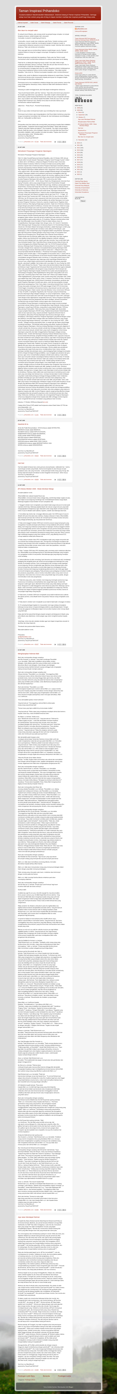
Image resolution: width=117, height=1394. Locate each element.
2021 (78, 169)
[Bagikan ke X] (62, 142)
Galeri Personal (68, 22)
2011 (78, 145)
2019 (78, 164)
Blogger (71, 1387)
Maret (80, 112)
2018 (78, 162)
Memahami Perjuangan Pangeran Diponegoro (34, 151)
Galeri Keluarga (45, 22)
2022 (78, 172)
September (81, 114)
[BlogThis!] (60, 142)
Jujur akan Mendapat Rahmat (28, 1217)
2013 (78, 150)
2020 (78, 167)
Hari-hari (21, 463)
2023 (78, 174)
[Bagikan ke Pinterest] (65, 142)
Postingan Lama (64, 1376)
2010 (78, 143)
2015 (78, 155)
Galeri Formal (57, 22)
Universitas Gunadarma (82, 192)
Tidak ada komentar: (46, 141)
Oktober (80, 117)
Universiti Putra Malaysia (82, 185)
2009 (78, 110)
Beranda (46, 1376)
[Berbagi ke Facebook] (63, 142)
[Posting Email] (55, 141)
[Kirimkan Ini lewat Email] (58, 142)
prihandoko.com (82, 29)
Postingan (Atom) (30, 1379)
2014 (78, 152)
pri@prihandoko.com (24, 637)
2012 (78, 147)
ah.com (45, 402)
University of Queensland (82, 187)
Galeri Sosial (34, 22)
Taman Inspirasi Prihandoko (39, 11)
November (81, 140)
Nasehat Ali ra (23, 424)
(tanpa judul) (78, 73)
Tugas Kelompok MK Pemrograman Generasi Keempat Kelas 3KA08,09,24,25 (87, 39)
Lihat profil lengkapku (81, 31)
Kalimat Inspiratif (23, 22)
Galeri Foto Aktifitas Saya (82, 183)
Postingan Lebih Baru (26, 1376)
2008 (78, 108)
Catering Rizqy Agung (81, 181)
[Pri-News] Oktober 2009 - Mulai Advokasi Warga (36, 489)
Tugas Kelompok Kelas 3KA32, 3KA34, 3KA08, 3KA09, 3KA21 (86, 50)
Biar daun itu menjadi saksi (28, 30)
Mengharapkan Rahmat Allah (28, 654)
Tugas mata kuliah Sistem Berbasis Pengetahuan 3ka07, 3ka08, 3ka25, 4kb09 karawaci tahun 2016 (85, 62)
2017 (78, 160)
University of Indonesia (81, 190)
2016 (78, 157)
